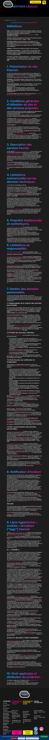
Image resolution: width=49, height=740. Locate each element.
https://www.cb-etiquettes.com (27, 34)
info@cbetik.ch (27, 719)
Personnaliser (21, 738)
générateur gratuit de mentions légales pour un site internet (24, 94)
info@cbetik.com (16, 720)
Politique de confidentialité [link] (32, 738)
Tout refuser (14, 738)
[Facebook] (36, 733)
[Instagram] (41, 729)
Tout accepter (44, 736)
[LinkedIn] (36, 729)
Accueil (6, 20)
